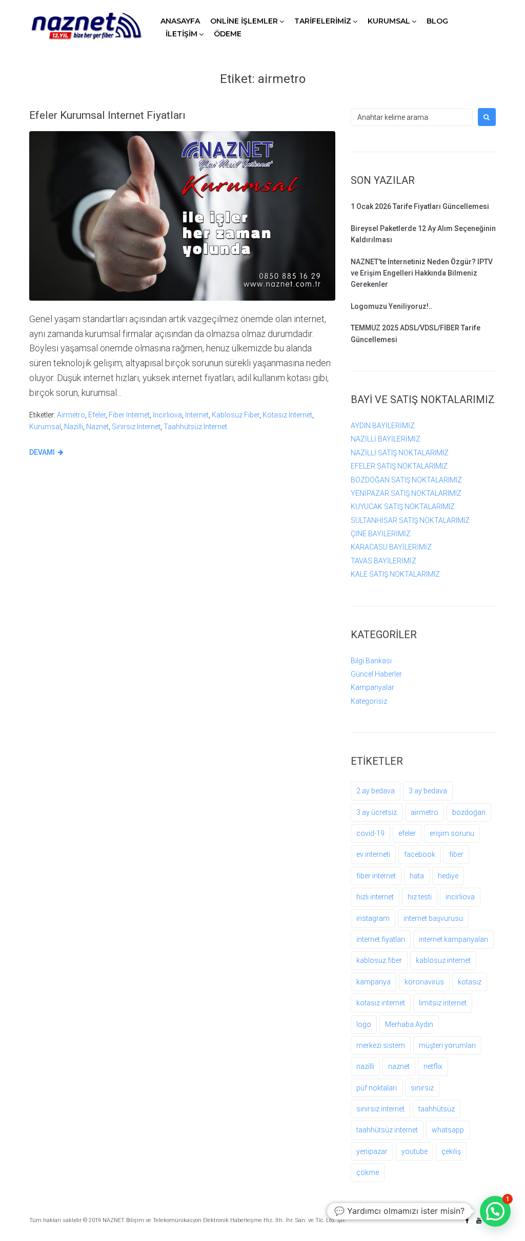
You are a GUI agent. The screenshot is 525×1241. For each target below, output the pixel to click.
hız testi (420, 897)
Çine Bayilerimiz (381, 534)
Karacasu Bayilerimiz (391, 547)
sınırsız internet (136, 427)
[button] (495, 1211)
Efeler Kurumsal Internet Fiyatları (107, 115)
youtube (414, 1151)
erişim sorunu (452, 833)
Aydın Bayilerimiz (383, 426)
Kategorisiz (369, 701)
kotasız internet (287, 415)
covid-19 (370, 833)
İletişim (181, 33)
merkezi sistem (380, 1045)
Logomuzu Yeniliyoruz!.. (392, 306)
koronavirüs (424, 982)
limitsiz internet (443, 1003)
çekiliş (451, 1151)
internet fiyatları (380, 939)
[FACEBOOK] (467, 1220)
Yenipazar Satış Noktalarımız (406, 493)
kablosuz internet (443, 960)
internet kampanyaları (453, 939)
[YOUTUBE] (479, 1220)
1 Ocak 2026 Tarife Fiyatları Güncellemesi (420, 206)
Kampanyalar (372, 687)
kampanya (373, 982)
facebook (419, 854)
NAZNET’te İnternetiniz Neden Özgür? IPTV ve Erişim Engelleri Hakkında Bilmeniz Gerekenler (422, 273)
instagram (373, 918)
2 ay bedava (375, 791)
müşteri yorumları (447, 1045)
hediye (448, 876)
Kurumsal (389, 21)
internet (197, 415)
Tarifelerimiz (322, 21)
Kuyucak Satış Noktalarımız (403, 506)
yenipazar (372, 1151)
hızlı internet (375, 897)
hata (417, 876)
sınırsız (422, 1088)
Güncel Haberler (376, 674)
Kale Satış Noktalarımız (395, 574)
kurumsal (45, 427)
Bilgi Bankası (371, 661)
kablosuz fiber (235, 415)
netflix (432, 1066)
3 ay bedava (428, 791)
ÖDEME (227, 33)
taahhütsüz (436, 1109)
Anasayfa (180, 21)
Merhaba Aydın (409, 1024)
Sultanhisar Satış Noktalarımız (410, 520)
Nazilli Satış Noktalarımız (400, 453)
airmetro (71, 415)
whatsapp (448, 1130)
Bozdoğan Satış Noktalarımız (406, 480)
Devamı (42, 452)
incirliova (167, 415)
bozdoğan (469, 812)
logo (363, 1024)
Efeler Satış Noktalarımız (399, 466)
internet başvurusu (433, 918)
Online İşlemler (244, 21)
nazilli (73, 427)
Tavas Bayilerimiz (383, 561)
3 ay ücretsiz (376, 812)
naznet (97, 427)
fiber (456, 854)
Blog (437, 21)
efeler (97, 415)
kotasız (469, 982)
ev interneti (373, 854)
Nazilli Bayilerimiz (385, 439)
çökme (367, 1172)
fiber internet (129, 415)
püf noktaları (376, 1088)
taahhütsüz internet (195, 427)
